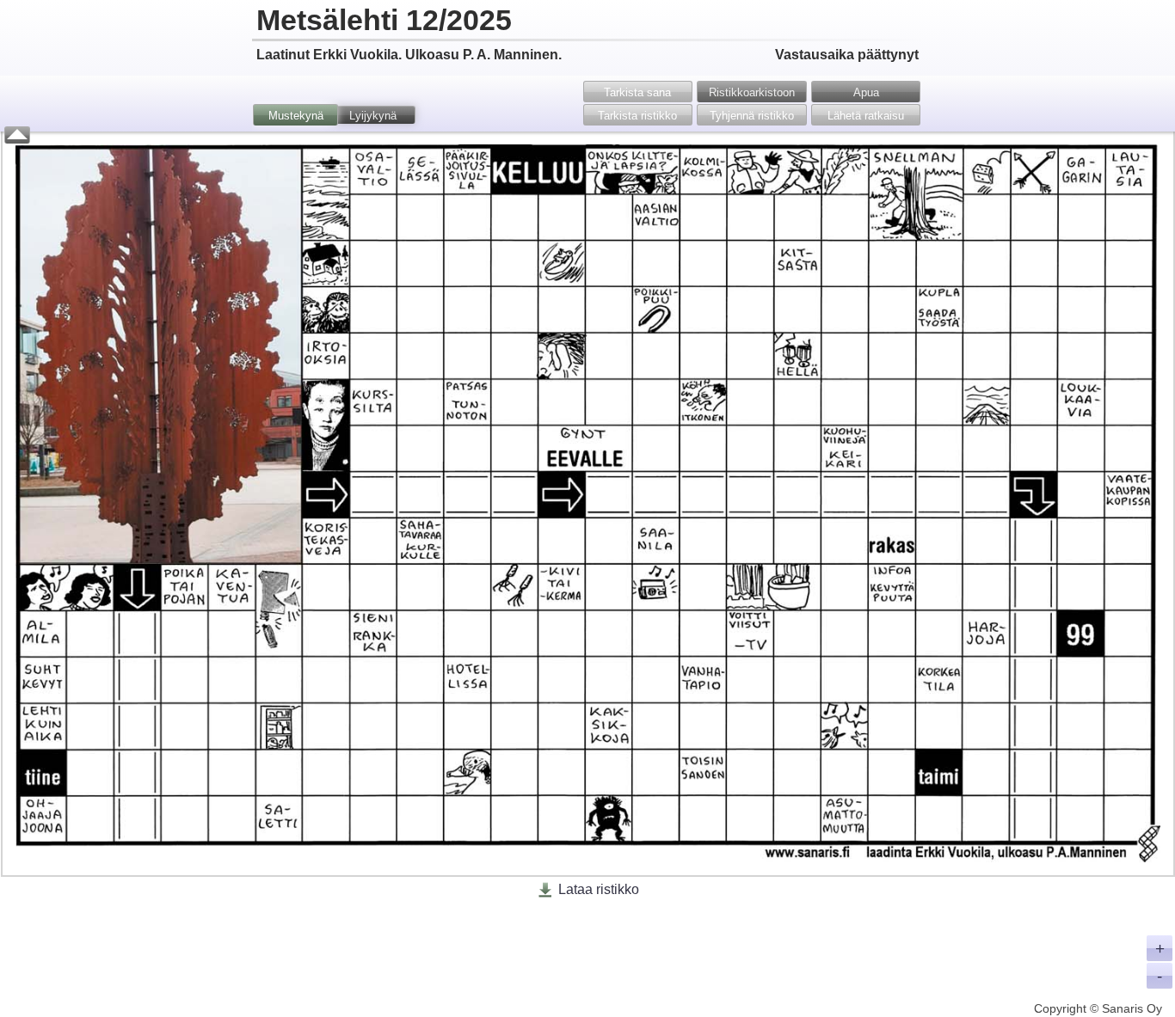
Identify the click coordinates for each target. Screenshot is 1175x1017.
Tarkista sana (637, 92)
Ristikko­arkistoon (752, 92)
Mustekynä (295, 115)
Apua (866, 92)
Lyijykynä (373, 115)
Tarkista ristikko (637, 115)
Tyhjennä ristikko (752, 115)
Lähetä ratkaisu (865, 115)
